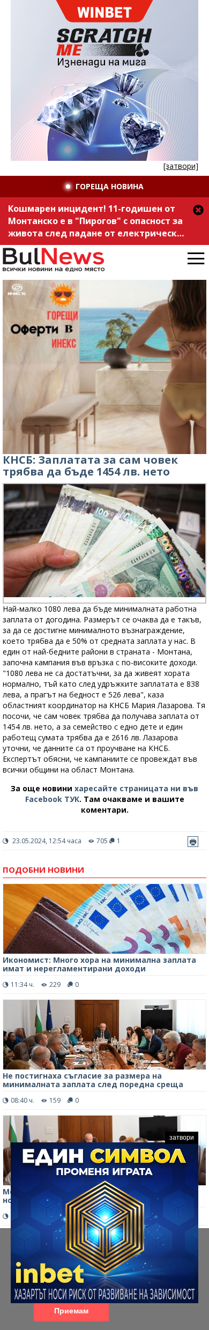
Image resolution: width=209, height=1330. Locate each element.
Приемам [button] (71, 1310)
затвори (181, 1137)
